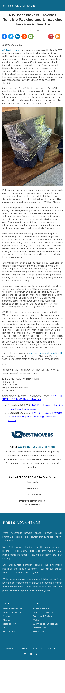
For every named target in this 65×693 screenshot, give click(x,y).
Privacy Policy (40, 608)
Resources (8, 632)
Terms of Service (42, 612)
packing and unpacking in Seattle (46, 353)
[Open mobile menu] (55, 6)
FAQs (35, 620)
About (6, 620)
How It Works (10, 608)
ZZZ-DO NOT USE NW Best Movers (36, 447)
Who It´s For (10, 612)
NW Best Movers (10, 50)
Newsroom (38, 632)
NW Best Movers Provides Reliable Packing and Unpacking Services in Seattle (35, 417)
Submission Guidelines (45, 624)
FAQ (4, 628)
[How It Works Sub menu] (21, 608)
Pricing (6, 616)
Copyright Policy (42, 616)
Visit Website (32, 505)
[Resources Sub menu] (17, 631)
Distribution (9, 624)
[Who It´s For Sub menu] (20, 612)
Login (35, 635)
